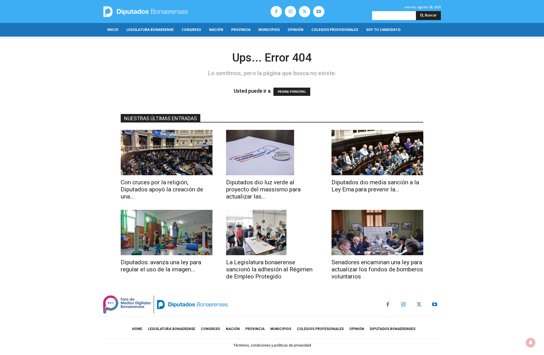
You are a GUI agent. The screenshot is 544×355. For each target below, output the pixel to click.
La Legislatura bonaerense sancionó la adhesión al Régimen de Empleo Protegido (269, 269)
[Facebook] (276, 11)
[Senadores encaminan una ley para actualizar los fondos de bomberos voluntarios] (377, 232)
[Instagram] (290, 11)
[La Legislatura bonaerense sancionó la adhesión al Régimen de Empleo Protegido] (272, 232)
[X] (304, 11)
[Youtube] (318, 11)
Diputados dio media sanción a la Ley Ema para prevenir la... (375, 186)
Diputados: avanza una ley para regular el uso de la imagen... (161, 266)
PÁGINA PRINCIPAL (292, 92)
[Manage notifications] (530, 342)
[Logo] (172, 11)
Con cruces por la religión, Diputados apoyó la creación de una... (162, 189)
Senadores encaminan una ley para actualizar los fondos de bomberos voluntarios (377, 269)
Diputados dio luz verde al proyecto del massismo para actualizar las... (263, 189)
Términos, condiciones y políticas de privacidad (272, 345)
